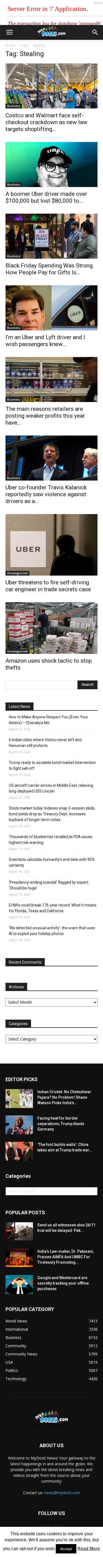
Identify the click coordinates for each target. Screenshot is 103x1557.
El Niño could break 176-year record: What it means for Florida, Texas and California (52, 908)
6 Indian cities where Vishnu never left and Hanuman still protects (45, 743)
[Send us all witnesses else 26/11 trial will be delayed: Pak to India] (19, 1231)
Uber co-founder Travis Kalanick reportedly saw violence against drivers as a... (46, 494)
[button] (95, 32)
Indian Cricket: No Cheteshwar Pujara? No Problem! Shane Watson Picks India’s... (64, 1097)
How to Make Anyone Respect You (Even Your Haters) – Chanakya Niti (48, 720)
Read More (88, 1548)
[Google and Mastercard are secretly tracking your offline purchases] (19, 1284)
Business (13, 106)
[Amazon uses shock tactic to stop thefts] (51, 628)
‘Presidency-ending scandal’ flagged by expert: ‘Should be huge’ (49, 885)
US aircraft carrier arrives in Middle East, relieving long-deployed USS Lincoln (51, 788)
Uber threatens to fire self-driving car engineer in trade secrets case (48, 586)
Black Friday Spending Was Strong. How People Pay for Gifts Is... (49, 269)
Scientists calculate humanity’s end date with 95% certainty (52, 862)
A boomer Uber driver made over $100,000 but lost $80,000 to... (46, 197)
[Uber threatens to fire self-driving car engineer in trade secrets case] (51, 544)
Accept (66, 1549)
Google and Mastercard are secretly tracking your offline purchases (63, 1283)
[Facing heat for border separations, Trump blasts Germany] (19, 1124)
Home (10, 45)
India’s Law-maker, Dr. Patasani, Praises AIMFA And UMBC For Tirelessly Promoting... (65, 1257)
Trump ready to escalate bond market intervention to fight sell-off (52, 765)
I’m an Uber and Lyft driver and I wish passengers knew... (45, 340)
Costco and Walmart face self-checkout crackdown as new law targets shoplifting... (46, 122)
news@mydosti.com (62, 1492)
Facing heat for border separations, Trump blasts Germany (60, 1123)
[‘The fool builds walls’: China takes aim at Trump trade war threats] (19, 1151)
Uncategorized (17, 573)
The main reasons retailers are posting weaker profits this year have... (45, 416)
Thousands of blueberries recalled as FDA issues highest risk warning (51, 840)
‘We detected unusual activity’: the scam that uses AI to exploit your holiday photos (52, 931)
